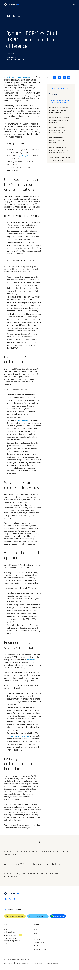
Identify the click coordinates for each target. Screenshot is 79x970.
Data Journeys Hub (40, 949)
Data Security (17, 16)
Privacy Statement (23, 963)
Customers (37, 930)
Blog (35, 933)
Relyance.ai (31, 660)
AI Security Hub (39, 943)
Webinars (37, 939)
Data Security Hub (40, 946)
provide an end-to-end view (18, 736)
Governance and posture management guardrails (12, 940)
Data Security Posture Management (19, 77)
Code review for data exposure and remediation (14, 931)
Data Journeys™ (21, 155)
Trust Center (8, 963)
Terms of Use (37, 963)
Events (36, 936)
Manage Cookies (52, 963)
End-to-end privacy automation (14, 944)
